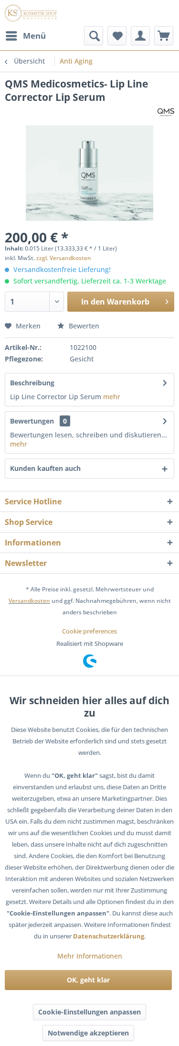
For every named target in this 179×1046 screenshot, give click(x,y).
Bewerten (83, 325)
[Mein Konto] (140, 35)
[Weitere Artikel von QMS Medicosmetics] (166, 112)
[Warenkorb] (163, 35)
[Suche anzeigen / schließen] (93, 35)
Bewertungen (32, 420)
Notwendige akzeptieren (88, 1032)
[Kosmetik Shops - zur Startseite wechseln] (31, 13)
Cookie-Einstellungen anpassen (89, 1011)
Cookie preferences (89, 631)
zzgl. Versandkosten (63, 258)
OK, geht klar (88, 979)
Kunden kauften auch (45, 468)
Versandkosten (29, 601)
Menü (34, 35)
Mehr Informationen (89, 955)
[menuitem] (25, 35)
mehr (111, 396)
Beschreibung (32, 382)
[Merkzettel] (116, 35)
